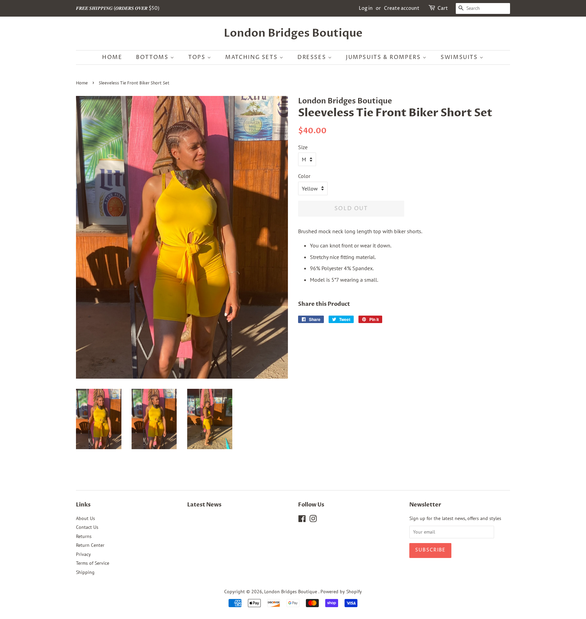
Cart (442, 8)
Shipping (85, 572)
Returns (84, 536)
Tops (197, 57)
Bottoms (153, 57)
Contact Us (87, 527)
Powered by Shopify (341, 591)
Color (304, 176)
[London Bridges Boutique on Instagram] (313, 520)
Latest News (204, 504)
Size (303, 147)
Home (112, 57)
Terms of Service (92, 563)
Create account (401, 8)
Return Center (90, 545)
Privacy (83, 554)
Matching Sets (252, 57)
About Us (85, 518)
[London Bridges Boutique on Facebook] (302, 520)
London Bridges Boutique (293, 33)
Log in (366, 8)
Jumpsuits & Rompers (384, 57)
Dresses (312, 57)
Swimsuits (460, 57)
